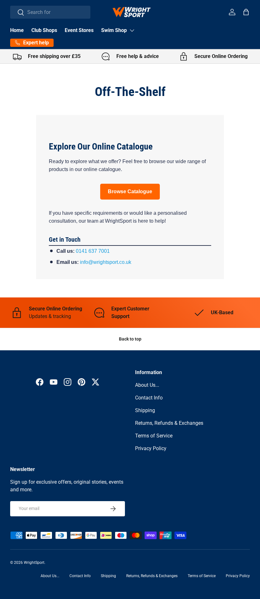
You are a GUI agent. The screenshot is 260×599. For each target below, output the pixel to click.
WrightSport (34, 562)
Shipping (145, 410)
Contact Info (149, 398)
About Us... (147, 385)
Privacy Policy (150, 448)
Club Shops (44, 30)
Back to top (130, 338)
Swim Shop (114, 30)
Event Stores (79, 30)
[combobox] (50, 12)
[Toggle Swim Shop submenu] (132, 30)
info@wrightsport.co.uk (105, 262)
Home (17, 30)
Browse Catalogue (130, 191)
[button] (246, 12)
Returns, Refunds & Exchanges (169, 423)
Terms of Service (153, 436)
